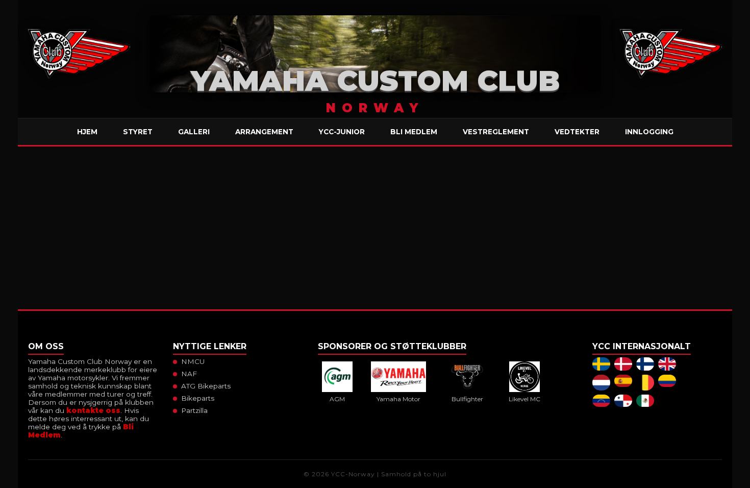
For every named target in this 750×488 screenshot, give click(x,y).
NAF (189, 374)
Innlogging (649, 132)
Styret (138, 132)
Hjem (87, 132)
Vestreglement (496, 132)
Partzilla (194, 410)
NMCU (193, 361)
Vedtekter (577, 132)
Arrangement (264, 132)
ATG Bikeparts (206, 386)
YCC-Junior (342, 132)
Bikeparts (197, 398)
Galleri (194, 132)
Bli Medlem (413, 132)
